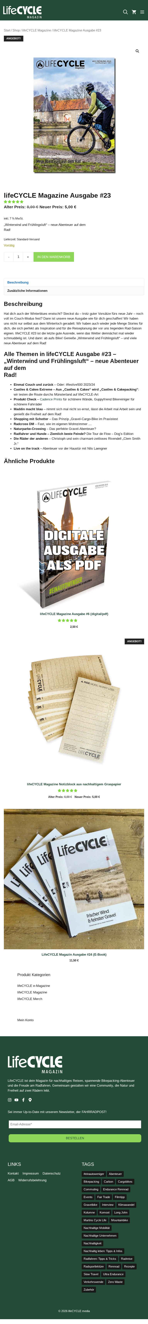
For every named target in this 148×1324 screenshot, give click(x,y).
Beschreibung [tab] (18, 282)
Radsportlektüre (94, 1266)
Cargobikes (125, 1181)
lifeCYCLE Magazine (36, 30)
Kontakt (13, 1173)
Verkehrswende (93, 1281)
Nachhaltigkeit (92, 1243)
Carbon (108, 1181)
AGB (11, 1180)
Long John (120, 1212)
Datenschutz (52, 1173)
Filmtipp (120, 1197)
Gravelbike (90, 1204)
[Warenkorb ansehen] (134, 12)
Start (7, 30)
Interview (108, 1204)
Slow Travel (91, 1274)
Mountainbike (119, 1220)
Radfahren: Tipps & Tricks (100, 1258)
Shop (16, 30)
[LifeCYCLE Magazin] (22, 12)
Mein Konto (25, 1020)
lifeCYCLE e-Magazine (33, 986)
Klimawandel (126, 1204)
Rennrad (113, 1266)
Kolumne (89, 1212)
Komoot (104, 1212)
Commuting (91, 1189)
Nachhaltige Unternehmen (100, 1235)
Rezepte (129, 1266)
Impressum (31, 1173)
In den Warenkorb (53, 257)
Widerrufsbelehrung (32, 1180)
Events (88, 1197)
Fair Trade (103, 1197)
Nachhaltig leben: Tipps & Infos (103, 1251)
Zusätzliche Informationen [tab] (27, 291)
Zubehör (89, 1289)
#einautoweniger (94, 1173)
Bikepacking (91, 1181)
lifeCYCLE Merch (29, 999)
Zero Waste (115, 1281)
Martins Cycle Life (95, 1220)
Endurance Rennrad (115, 1189)
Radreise (126, 1258)
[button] (125, 12)
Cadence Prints (51, 399)
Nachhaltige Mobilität (97, 1227)
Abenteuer (115, 1173)
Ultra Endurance (113, 1274)
